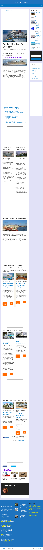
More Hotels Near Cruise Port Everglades (12, 120)
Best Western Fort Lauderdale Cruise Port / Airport (16, 115)
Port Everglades (21, 2)
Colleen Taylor (6, 49)
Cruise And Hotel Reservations (37, 29)
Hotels (33, 75)
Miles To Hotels (14, 478)
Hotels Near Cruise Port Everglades (11, 116)
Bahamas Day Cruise (36, 68)
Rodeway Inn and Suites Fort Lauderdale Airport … (38, 14)
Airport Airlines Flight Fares (38, 21)
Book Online (5, 304)
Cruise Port (34, 70)
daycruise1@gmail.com (33, 512)
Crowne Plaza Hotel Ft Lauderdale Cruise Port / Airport (8, 285)
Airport (33, 66)
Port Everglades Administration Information (38, 44)
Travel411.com (39, 548)
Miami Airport (7, 521)
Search (32, 53)
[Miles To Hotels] (14, 474)
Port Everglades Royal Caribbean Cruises (12, 109)
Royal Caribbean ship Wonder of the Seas (12, 108)
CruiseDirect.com (21, 440)
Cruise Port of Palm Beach (38, 36)
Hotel (33, 73)
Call (11, 303)
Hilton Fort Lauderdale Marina (11, 118)
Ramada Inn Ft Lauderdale (11, 117)
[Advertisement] (15, 21)
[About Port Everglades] (6, 474)
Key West (34, 76)
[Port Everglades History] (23, 474)
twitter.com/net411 (33, 515)
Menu (2, 5)
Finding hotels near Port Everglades (11, 111)
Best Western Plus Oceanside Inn (12, 121)
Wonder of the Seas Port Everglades (11, 107)
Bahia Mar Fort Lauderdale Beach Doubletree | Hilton (16, 122)
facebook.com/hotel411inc (34, 513)
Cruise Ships (20, 49)
